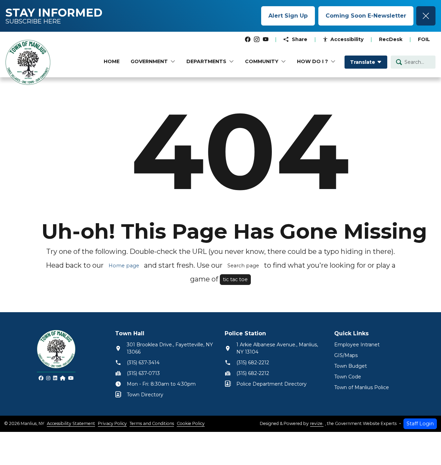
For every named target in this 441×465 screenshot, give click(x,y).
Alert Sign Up (288, 15)
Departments (206, 61)
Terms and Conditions (152, 423)
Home (112, 61)
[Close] (425, 16)
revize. (317, 423)
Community (261, 61)
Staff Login (420, 424)
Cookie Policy (191, 423)
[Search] (399, 62)
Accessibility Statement (71, 423)
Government (149, 61)
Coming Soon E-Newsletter (366, 15)
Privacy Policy (112, 423)
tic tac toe (235, 279)
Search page (243, 266)
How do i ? (312, 61)
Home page (124, 266)
